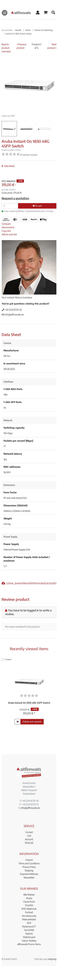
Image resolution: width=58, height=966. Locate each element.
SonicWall (29, 930)
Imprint (29, 859)
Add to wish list (9, 234)
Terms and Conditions (29, 863)
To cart (38, 205)
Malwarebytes (29, 919)
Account (29, 839)
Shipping (29, 870)
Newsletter (29, 877)
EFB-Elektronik (29, 908)
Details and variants (32, 721)
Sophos (29, 933)
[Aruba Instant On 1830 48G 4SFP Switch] (29, 675)
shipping (52, 959)
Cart (29, 835)
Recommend (8, 227)
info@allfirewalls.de (14, 314)
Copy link (6, 231)
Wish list (29, 842)
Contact (29, 832)
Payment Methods (29, 874)
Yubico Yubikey (29, 940)
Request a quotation (15, 198)
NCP (29, 923)
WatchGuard (29, 937)
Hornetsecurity (29, 915)
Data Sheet (9, 166)
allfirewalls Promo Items (29, 944)
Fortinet (29, 912)
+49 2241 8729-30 (13, 309)
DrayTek (29, 905)
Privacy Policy (29, 867)
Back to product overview (6, 48)
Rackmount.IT (29, 926)
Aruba (29, 898)
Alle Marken (29, 894)
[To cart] (17, 721)
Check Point (29, 901)
